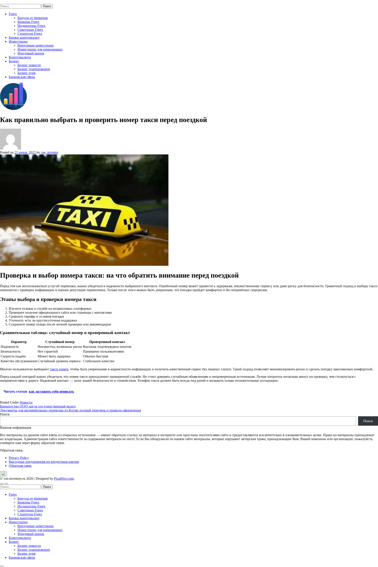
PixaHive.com (64, 478)
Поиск (5, 414)
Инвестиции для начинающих (40, 49)
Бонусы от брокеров (33, 18)
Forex (13, 14)
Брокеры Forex (28, 22)
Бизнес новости (29, 65)
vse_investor (49, 152)
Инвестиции (18, 41)
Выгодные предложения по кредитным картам (44, 462)
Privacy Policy (19, 458)
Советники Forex (30, 30)
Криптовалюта (20, 57)
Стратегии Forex (30, 33)
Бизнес (14, 61)
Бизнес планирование (34, 69)
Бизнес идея (26, 73)
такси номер (59, 369)
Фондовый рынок (31, 53)
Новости (26, 402)
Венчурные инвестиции (36, 45)
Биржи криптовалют (24, 37)
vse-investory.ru (11, 2)
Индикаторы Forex (32, 26)
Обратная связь (20, 465)
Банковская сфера (22, 77)
